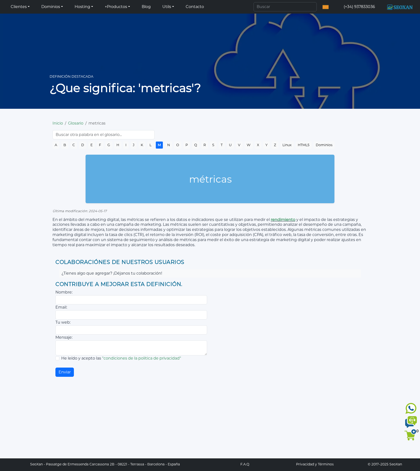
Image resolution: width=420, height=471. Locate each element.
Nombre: (63, 292)
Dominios (324, 145)
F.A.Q (244, 464)
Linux (286, 145)
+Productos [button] (116, 6)
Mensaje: (63, 337)
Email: (61, 307)
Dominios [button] (50, 6)
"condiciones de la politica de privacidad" (141, 358)
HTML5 (303, 145)
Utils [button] (166, 6)
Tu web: (62, 322)
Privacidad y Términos (315, 464)
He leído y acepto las (121, 358)
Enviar (65, 372)
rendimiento (283, 219)
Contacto (195, 6)
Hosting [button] (82, 6)
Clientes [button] (19, 6)
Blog (146, 6)
